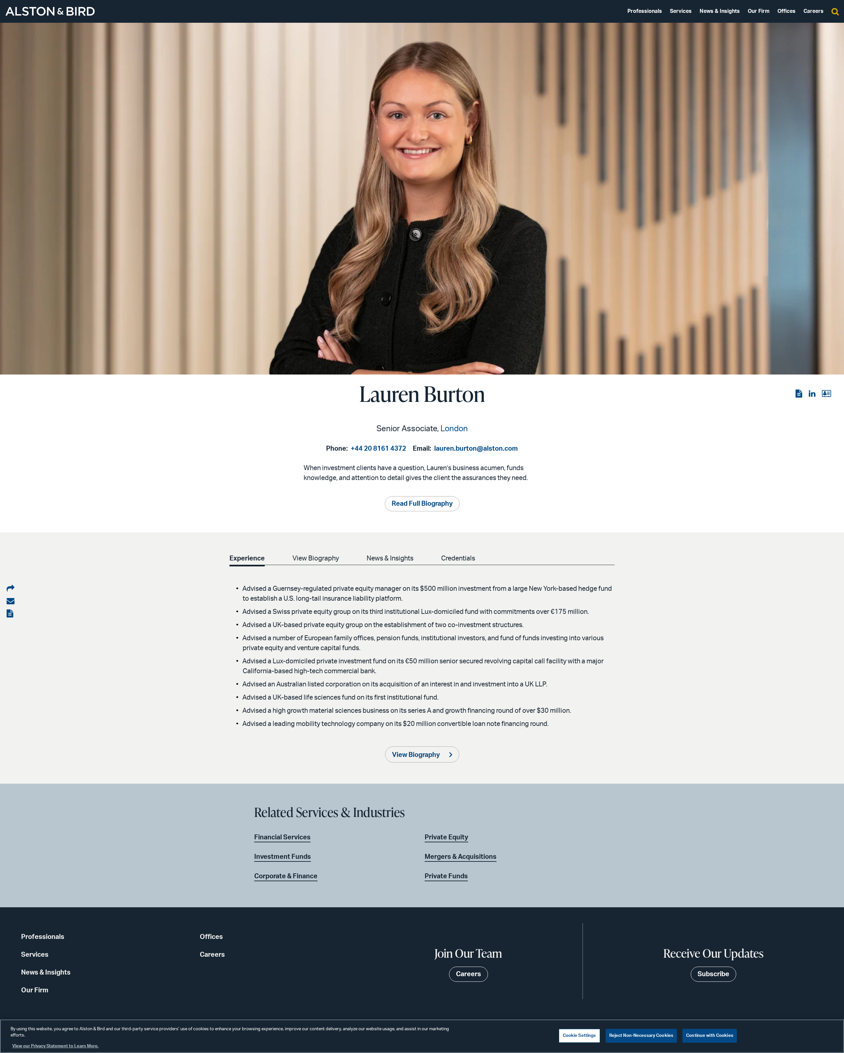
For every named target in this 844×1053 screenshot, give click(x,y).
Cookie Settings (579, 1036)
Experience (247, 558)
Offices (786, 11)
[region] (422, 1036)
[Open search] (835, 11)
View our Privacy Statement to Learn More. (55, 1046)
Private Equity (446, 837)
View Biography (315, 558)
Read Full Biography (422, 503)
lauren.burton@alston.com (476, 448)
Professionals (644, 11)
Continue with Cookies (709, 1036)
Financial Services (282, 837)
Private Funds (446, 876)
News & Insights (720, 11)
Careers (813, 11)
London (454, 429)
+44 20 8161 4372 (378, 448)
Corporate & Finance (285, 876)
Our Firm (758, 11)
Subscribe (713, 974)
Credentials (458, 558)
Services (681, 11)
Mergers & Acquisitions (461, 857)
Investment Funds (282, 857)
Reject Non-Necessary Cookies (641, 1036)
